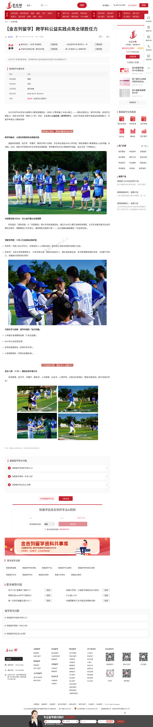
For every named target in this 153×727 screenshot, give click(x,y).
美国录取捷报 (11, 568)
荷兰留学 (72, 678)
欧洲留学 (99, 704)
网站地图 (90, 675)
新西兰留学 (37, 680)
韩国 (29, 17)
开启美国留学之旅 (47, 499)
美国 (38, 13)
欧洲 (34, 17)
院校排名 (83, 13)
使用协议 (90, 668)
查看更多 (132, 102)
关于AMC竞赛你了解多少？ (20, 590)
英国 (32, 13)
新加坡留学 (55, 653)
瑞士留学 (72, 681)
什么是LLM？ (72, 595)
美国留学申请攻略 (29, 568)
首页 (6, 22)
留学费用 (121, 151)
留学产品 (66, 13)
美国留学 (36, 653)
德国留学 (72, 665)
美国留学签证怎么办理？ (17, 633)
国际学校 (66, 17)
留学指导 (142, 168)
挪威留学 (72, 668)
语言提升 (110, 13)
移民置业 (136, 17)
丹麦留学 (72, 659)
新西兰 (13, 17)
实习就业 (127, 17)
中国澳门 (54, 684)
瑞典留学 (72, 672)
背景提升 (143, 151)
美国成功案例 (76, 574)
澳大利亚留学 (37, 677)
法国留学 (72, 662)
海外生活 (136, 13)
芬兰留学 (72, 675)
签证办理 (143, 157)
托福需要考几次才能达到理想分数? (81, 601)
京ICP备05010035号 (65, 709)
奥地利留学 (72, 687)
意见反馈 (90, 659)
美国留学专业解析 (65, 568)
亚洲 (40, 17)
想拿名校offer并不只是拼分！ (20, 595)
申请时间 (121, 162)
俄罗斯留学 (72, 690)
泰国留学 (54, 659)
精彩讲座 (74, 17)
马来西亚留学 (55, 656)
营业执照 (90, 672)
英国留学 (36, 665)
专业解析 (132, 162)
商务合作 (90, 665)
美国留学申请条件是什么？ (17, 617)
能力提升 (101, 17)
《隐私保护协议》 (64, 529)
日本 (43, 13)
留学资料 (101, 13)
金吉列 (10, 37)
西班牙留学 (72, 656)
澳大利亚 (21, 17)
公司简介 (90, 653)
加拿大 (50, 13)
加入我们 (90, 681)
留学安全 (127, 13)
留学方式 (132, 157)
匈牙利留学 (72, 684)
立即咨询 (65, 499)
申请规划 (121, 168)
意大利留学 (72, 653)
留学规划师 (24, 13)
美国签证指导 (44, 574)
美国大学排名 (60, 574)
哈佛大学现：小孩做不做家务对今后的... (83, 590)
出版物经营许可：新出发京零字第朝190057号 (115, 709)
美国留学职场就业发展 (86, 568)
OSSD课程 (84, 17)
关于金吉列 (132, 5)
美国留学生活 (11, 574)
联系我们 (90, 656)
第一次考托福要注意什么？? (20, 601)
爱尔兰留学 (37, 668)
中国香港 (54, 680)
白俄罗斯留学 (73, 693)
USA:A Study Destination (112, 704)
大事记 (89, 662)
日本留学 (54, 668)
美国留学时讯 (27, 574)
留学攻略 (14, 13)
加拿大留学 (37, 656)
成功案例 (74, 13)
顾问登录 (90, 678)
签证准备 (110, 17)
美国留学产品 (47, 568)
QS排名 (132, 168)
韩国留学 (54, 671)
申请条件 (132, 151)
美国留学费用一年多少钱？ (17, 625)
